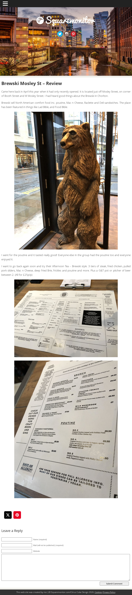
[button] (6, 3)
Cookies (98, 592)
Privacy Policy (109, 592)
